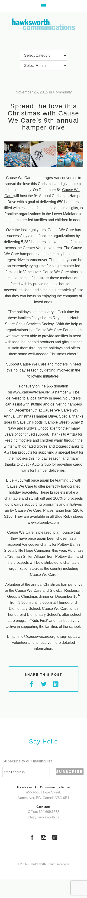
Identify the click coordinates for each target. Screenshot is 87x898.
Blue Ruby (14, 480)
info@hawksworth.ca (43, 817)
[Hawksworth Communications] (43, 24)
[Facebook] (32, 838)
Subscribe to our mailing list (27, 761)
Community (62, 92)
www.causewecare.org (31, 392)
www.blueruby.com (44, 522)
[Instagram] (43, 838)
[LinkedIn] (54, 838)
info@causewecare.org (36, 636)
